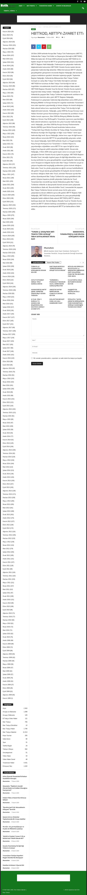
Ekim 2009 (6, 647)
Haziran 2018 (7, 293)
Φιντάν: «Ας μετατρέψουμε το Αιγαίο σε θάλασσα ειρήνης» (13, 828)
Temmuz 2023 (7, 86)
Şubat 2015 (6, 429)
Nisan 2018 (6, 300)
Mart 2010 (6, 630)
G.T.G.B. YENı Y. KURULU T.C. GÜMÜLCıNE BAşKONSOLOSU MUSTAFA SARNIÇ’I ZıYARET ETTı (37, 304)
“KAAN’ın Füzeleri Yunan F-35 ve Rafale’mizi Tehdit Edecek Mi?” (14, 837)
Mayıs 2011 (6, 582)
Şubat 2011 (6, 593)
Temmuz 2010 (7, 616)
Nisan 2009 (6, 667)
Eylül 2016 (6, 365)
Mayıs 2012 (6, 542)
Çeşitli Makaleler (38, 262)
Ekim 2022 (6, 116)
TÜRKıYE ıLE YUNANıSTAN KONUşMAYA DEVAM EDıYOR (38, 269)
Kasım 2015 (7, 399)
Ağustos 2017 (7, 327)
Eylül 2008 (6, 691)
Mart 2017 (6, 344)
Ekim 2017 (6, 321)
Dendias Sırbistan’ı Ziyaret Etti (13, 865)
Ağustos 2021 (7, 164)
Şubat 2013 (6, 511)
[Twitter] (81, 1)
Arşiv (20, 6)
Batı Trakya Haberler (9, 732)
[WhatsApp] (49, 46)
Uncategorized (7, 752)
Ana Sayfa (33, 27)
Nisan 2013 (6, 504)
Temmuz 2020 (7, 208)
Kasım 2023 (7, 72)
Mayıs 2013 (6, 501)
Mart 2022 (6, 140)
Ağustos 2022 (7, 123)
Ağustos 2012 (7, 531)
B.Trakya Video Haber (10, 718)
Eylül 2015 (6, 406)
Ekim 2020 (6, 198)
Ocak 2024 (6, 65)
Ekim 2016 (6, 361)
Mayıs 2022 (6, 133)
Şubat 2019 (6, 266)
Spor (4, 742)
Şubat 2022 (6, 144)
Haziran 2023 (7, 89)
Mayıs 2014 (6, 460)
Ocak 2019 (6, 270)
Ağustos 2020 (7, 205)
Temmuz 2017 (7, 331)
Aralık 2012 (6, 518)
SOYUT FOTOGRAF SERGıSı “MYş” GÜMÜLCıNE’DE (37, 282)
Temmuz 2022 (7, 127)
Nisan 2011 (6, 586)
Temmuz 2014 (7, 453)
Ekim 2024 (6, 35)
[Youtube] (84, 1)
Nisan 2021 (6, 178)
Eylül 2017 (6, 324)
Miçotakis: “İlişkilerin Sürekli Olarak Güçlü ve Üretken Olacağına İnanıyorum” (15, 788)
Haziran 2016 (7, 375)
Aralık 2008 (6, 681)
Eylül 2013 (6, 487)
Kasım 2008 (7, 684)
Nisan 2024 (6, 55)
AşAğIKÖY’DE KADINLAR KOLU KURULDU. (74, 291)
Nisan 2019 (6, 259)
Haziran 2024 (7, 48)
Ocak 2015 (6, 433)
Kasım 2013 (7, 480)
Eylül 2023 (6, 79)
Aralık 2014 (6, 436)
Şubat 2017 (6, 348)
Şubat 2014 (6, 470)
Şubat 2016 (6, 389)
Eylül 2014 (6, 446)
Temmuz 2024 (7, 45)
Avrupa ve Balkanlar (63, 6)
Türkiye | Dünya (9, 11)
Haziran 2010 (7, 620)
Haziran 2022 (7, 130)
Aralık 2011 (6, 559)
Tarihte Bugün (7, 746)
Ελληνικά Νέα (7, 766)
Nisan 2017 (6, 341)
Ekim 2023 (6, 76)
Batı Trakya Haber (9, 729)
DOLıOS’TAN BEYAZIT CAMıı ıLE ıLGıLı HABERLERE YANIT (57, 301)
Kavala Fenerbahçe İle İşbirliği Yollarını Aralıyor (13, 847)
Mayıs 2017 (6, 338)
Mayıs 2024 (6, 52)
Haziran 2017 (7, 334)
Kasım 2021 (7, 154)
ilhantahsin (41, 37)
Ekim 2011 (6, 565)
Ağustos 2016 (7, 368)
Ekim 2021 (6, 157)
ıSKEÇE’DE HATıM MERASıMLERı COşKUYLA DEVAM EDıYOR (56, 292)
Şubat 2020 (6, 225)
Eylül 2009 (6, 650)
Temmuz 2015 (7, 412)
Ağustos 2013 (7, 491)
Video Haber (7, 756)
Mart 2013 (6, 508)
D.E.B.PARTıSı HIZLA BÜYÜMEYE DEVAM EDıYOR (75, 282)
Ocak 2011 (6, 596)
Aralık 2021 (6, 150)
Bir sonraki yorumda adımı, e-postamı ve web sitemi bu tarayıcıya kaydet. (58, 358)
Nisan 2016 (6, 382)
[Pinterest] (44, 46)
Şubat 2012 (6, 552)
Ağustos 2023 (7, 82)
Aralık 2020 (6, 191)
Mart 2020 (6, 222)
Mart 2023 (6, 99)
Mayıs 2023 (6, 93)
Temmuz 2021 (7, 167)
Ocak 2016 (6, 392)
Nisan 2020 (6, 218)
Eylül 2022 (6, 120)
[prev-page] (80, 262)
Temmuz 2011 (7, 576)
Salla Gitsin (6, 739)
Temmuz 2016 (7, 372)
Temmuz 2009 (7, 657)
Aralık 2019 (6, 232)
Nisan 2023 (6, 96)
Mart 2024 (6, 59)
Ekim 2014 (6, 443)
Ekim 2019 (6, 239)
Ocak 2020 (6, 229)
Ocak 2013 (6, 514)
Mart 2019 (6, 263)
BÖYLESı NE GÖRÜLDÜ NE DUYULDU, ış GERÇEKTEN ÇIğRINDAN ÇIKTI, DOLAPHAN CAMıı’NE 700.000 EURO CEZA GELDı (76, 271)
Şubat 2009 (6, 674)
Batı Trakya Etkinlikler (10, 725)
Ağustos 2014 (7, 450)
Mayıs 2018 (6, 297)
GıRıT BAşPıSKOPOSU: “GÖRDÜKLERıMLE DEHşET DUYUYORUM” (57, 268)
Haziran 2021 (7, 171)
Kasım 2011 (7, 562)
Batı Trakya (31, 6)
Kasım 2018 (7, 276)
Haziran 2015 (7, 416)
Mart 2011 (6, 589)
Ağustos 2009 (7, 654)
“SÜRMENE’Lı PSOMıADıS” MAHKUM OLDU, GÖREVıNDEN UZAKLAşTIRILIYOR (57, 283)
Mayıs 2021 (6, 174)
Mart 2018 (6, 304)
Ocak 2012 (6, 555)
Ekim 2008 (6, 688)
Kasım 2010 (7, 603)
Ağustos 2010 (7, 613)
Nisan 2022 (6, 137)
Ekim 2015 (6, 402)
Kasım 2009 (7, 644)
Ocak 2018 (6, 310)
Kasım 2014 (7, 440)
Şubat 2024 (6, 62)
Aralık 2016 (6, 355)
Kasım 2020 (7, 195)
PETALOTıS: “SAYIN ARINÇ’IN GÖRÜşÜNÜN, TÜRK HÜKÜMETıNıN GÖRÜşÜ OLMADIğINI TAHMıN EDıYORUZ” (76, 303)
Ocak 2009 (6, 678)
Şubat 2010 (6, 633)
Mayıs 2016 (6, 378)
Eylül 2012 (6, 528)
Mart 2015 (6, 426)
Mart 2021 (6, 181)
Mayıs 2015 (6, 419)
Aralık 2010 (6, 599)
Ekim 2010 (6, 606)
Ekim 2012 (6, 525)
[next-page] (83, 262)
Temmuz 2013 (7, 494)
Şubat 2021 (6, 184)
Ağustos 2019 (7, 246)
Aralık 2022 (6, 110)
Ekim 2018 (6, 280)
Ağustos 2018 (7, 287)
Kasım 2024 (7, 31)
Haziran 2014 (7, 457)
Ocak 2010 (6, 637)
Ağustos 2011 (7, 572)
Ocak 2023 (6, 106)
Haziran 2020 (7, 212)
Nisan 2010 (6, 627)
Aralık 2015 (6, 395)
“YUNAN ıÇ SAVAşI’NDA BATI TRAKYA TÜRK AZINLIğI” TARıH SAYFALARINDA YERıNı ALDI (43, 235)
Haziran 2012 (7, 538)
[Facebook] (77, 1)
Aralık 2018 (6, 273)
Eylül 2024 (6, 38)
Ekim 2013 (6, 484)
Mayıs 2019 (6, 256)
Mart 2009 (6, 671)
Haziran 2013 (7, 497)
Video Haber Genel (9, 759)
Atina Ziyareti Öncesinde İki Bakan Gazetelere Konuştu (15, 777)
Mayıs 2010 (6, 623)
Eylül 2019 (6, 242)
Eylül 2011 (6, 569)
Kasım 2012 (7, 521)
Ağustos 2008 (7, 695)
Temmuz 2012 (7, 535)
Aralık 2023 (6, 69)
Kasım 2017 (7, 317)
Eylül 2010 (6, 610)
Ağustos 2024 (7, 42)
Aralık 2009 (6, 640)
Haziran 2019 (7, 253)
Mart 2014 (6, 467)
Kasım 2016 (7, 358)
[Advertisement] (43, 19)
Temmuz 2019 (7, 249)
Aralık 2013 (6, 477)
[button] (82, 8)
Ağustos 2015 (7, 409)
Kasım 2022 (7, 113)
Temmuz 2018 (7, 290)
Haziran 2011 (7, 579)
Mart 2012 (6, 548)
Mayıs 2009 (6, 664)
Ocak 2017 (6, 351)
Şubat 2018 (6, 307)
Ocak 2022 (6, 147)
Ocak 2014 (6, 474)
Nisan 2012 (6, 545)
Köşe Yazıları (7, 735)
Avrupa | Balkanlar (9, 715)
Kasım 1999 (7, 698)
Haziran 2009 (7, 661)
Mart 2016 (6, 385)
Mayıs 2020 (6, 215)
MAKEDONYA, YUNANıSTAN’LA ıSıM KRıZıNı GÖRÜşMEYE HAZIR (72, 234)
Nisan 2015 (6, 423)
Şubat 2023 (6, 103)
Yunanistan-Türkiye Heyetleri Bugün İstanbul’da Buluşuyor (13, 857)
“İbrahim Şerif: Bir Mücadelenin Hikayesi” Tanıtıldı (14, 808)
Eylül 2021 (6, 161)
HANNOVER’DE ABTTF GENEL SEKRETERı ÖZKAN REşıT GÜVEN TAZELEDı (38, 292)
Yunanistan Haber (45, 6)
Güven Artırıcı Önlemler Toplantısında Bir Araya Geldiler (14, 818)
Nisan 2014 (6, 463)
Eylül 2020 (6, 201)
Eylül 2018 (6, 283)
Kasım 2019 (7, 236)
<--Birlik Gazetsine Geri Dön (72, 890)
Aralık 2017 (6, 314)
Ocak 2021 (6, 188)
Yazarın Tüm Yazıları (53, 262)
